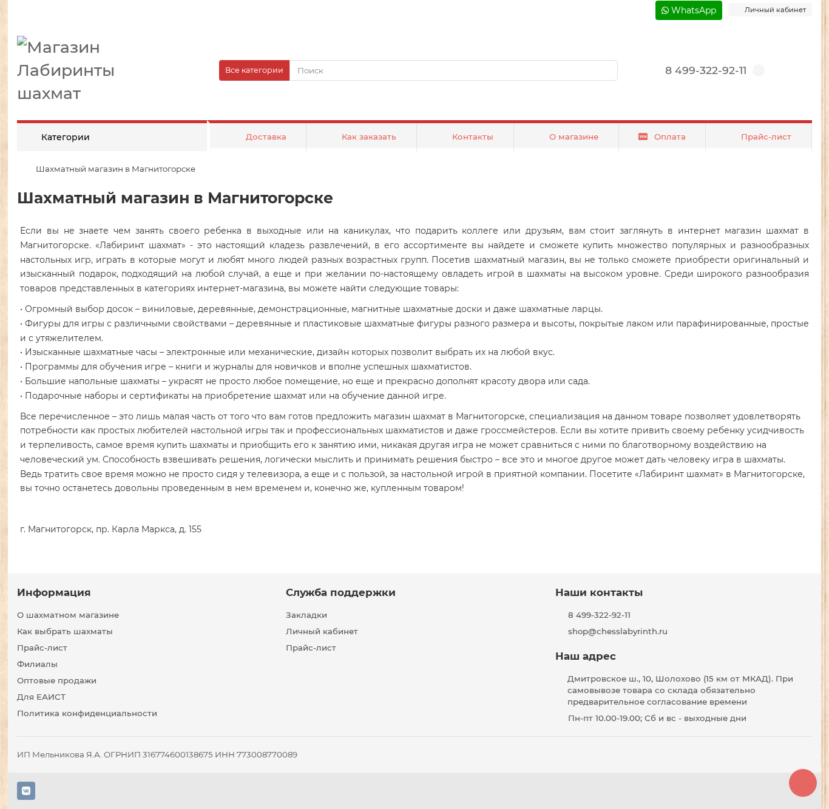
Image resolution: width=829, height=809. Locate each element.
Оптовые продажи (56, 680)
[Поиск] (605, 70)
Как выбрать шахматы (65, 631)
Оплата (670, 136)
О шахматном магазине (68, 615)
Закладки (306, 615)
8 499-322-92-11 (705, 70)
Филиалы (37, 664)
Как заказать (369, 136)
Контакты (472, 136)
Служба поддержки (341, 592)
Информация (54, 592)
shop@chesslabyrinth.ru (618, 631)
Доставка (266, 136)
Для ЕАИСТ (41, 697)
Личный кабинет (322, 631)
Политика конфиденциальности (87, 713)
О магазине (573, 136)
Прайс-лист (766, 136)
